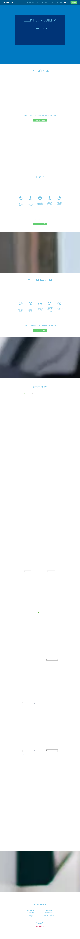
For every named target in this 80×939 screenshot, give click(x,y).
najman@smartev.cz (40, 926)
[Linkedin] (67, 2)
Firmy (37, 2)
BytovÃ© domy (30, 2)
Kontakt (59, 2)
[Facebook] (65, 2)
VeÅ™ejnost (45, 2)
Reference (52, 2)
